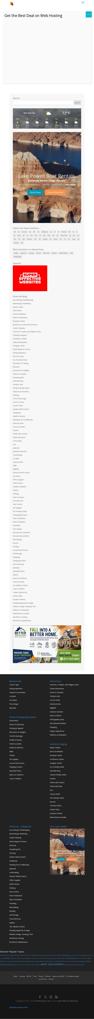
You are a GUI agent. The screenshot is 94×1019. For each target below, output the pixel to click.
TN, (61, 239)
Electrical (16, 367)
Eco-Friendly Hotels (20, 360)
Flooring (16, 395)
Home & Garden (19, 427)
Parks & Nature (18, 497)
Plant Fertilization (19, 518)
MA (32, 235)
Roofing (16, 546)
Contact (51, 979)
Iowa (19, 235)
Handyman (17, 413)
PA (40, 239)
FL (58, 232)
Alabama (12, 955)
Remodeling (17, 539)
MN (44, 235)
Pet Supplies (17, 508)
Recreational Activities (21, 536)
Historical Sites (18, 423)
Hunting (34, 958)
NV (74, 235)
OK (19, 239)
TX (65, 239)
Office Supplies (18, 480)
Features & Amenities (21, 391)
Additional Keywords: (5, 955)
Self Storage (17, 553)
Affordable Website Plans (18, 1007)
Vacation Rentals (19, 599)
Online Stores (18, 483)
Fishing (87, 955)
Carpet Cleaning (19, 328)
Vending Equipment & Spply (23, 603)
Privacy (41, 976)
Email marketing (80, 955)
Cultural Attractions (20, 342)
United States (63, 253)
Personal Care (18, 501)
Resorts (16, 543)
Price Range (17, 529)
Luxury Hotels (18, 462)
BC (34, 232)
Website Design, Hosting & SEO (21, 934)
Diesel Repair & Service (21, 349)
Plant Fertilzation (19, 522)
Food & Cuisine (18, 402)
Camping (32, 955)
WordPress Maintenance (22, 620)
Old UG (29, 976)
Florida (64, 232)
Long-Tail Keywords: (72, 958)
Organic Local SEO (58, 976)
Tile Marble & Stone (20, 585)
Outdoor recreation (40, 961)
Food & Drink (18, 406)
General (6, 958)
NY (78, 235)
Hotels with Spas (19, 437)
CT (55, 232)
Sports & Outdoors (20, 578)
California (44, 232)
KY (23, 235)
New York (64, 235)
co (51, 232)
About (16, 976)
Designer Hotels (19, 346)
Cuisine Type (14, 685)
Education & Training (20, 363)
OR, (35, 239)
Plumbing (16, 525)
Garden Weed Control (21, 409)
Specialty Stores (19, 571)
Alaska (16, 253)
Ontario (29, 239)
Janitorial (16, 448)
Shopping (16, 557)
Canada (31, 253)
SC (50, 239)
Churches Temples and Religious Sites (27, 332)
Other (23, 961)
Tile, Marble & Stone (17, 927)
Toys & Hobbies (19, 589)
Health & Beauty (19, 416)
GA (69, 232)
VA (78, 239)
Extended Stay (18, 381)
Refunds (48, 976)
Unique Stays (17, 596)
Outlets (15, 490)
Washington (17, 257)
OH (15, 239)
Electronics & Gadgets (21, 370)
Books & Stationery (20, 317)
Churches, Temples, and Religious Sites (64, 685)
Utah (73, 239)
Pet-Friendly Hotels (20, 511)
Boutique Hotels (19, 321)
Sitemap (22, 976)
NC (58, 235)
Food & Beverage (19, 398)
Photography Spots (20, 515)
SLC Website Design (72, 976)
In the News (17, 441)
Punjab (45, 239)
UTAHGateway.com (42, 1001)
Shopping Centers (19, 561)
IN (14, 235)
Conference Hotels (20, 339)
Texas (55, 239)
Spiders (15, 575)
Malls (15, 465)
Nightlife (16, 469)
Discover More (18, 356)
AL (18, 232)
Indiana (38, 958)
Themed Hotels (18, 582)
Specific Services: (17, 964)
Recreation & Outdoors (21, 532)
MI (40, 235)
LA (27, 235)
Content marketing (61, 955)
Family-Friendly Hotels (21, 388)
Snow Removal (18, 564)
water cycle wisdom (52, 964)
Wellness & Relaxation (21, 610)
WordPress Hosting (20, 617)
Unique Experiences (20, 592)
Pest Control (17, 504)
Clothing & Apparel (20, 335)
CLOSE (89, 14)
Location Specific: (61, 958)
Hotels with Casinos (20, 434)
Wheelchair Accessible (21, 613)
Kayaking (43, 958)
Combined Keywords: (50, 955)
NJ (70, 235)
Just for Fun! (43, 979)
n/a (53, 235)
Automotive (17, 310)
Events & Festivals (19, 374)
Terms (35, 976)
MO (49, 235)
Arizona (24, 232)
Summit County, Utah (26, 964)
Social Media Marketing (6, 964)
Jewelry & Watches (20, 451)
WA (22, 243)
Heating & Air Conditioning (22, 420)
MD (36, 235)
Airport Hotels (18, 307)
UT (69, 239)
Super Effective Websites (67, 1001)
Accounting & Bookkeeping (23, 300)
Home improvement (26, 958)
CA (38, 232)
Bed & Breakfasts (19, 314)
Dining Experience (19, 353)
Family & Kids (18, 384)
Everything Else (18, 377)
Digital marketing (71, 955)
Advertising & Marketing (22, 303)
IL (76, 232)
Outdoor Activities (19, 487)
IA (73, 232)
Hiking (11, 958)
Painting (16, 494)
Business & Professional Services (25, 325)
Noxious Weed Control (21, 472)
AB (15, 232)
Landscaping (17, 455)
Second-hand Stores (20, 550)
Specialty (16, 568)
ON (23, 239)
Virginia (16, 243)
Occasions (17, 476)
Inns (14, 444)
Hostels (15, 430)
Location (16, 458)
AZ (30, 232)
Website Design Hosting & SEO (24, 606)
